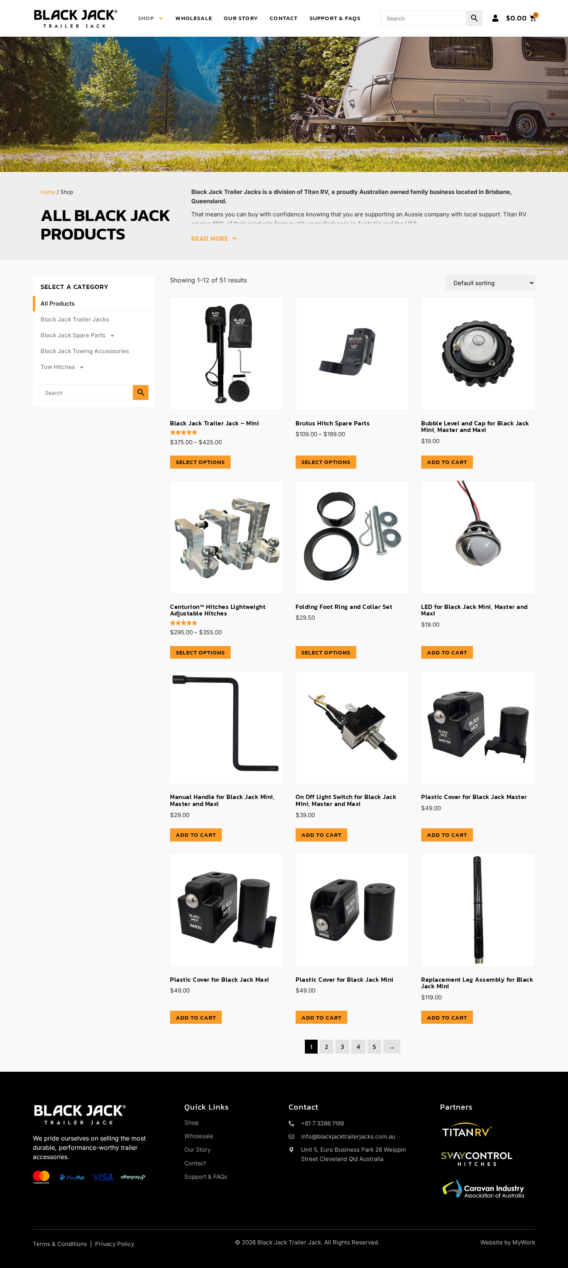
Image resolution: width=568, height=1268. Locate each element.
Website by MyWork (507, 1242)
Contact (284, 18)
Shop (146, 18)
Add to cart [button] (447, 461)
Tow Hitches (58, 367)
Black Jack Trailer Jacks (75, 319)
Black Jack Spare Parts (73, 335)
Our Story (241, 18)
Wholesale (193, 18)
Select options (200, 461)
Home (48, 192)
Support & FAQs (335, 18)
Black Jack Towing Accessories (85, 351)
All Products (58, 303)
